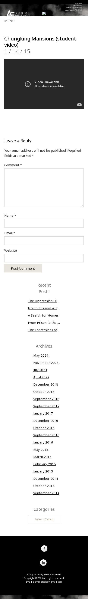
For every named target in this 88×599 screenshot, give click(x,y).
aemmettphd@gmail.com (48, 581)
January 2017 (43, 413)
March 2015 (42, 457)
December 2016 (45, 420)
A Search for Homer (43, 315)
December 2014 (45, 478)
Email (9, 233)
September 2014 (46, 493)
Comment (13, 165)
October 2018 (43, 391)
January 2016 (43, 442)
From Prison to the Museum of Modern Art (44, 322)
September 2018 (46, 399)
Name (10, 215)
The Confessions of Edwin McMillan (44, 330)
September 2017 (46, 406)
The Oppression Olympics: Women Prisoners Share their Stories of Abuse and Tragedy (44, 301)
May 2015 (40, 449)
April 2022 (41, 377)
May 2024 (40, 355)
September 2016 (46, 435)
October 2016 (43, 428)
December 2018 (45, 384)
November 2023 (46, 362)
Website (10, 250)
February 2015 (44, 464)
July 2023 (40, 370)
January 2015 (43, 471)
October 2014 (43, 486)
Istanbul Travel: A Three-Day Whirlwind (44, 308)
